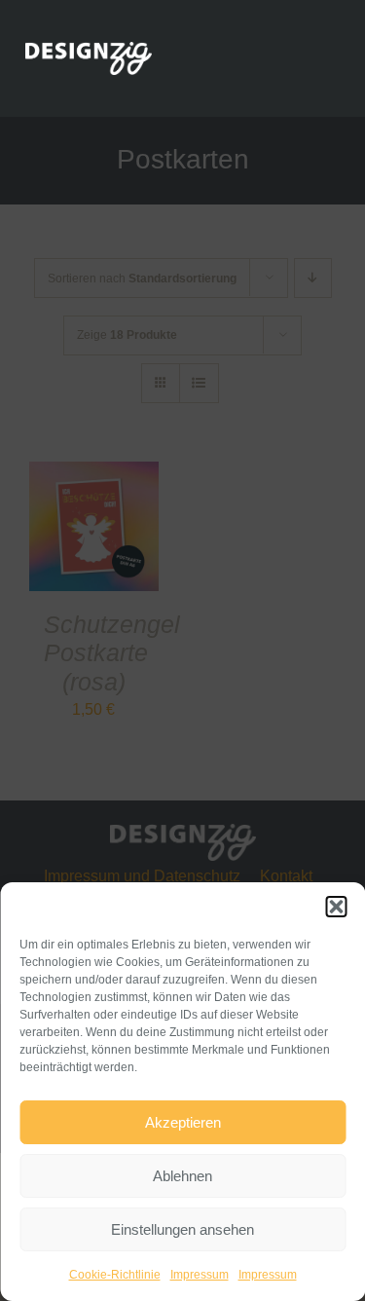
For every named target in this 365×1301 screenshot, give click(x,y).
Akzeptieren (183, 1122)
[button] (336, 906)
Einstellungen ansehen (182, 1229)
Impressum (199, 1275)
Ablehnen (182, 1176)
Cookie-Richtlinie (115, 1275)
